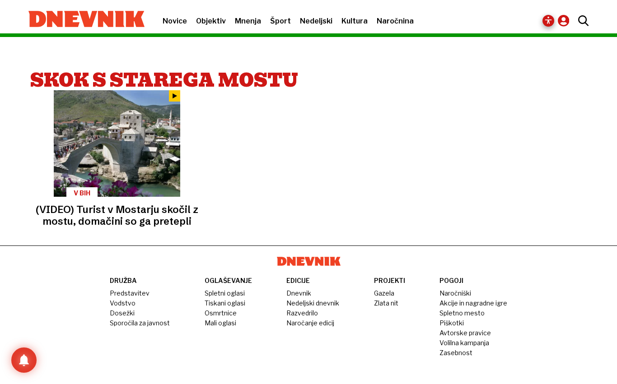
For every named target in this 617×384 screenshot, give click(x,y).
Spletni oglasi (225, 293)
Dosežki (122, 313)
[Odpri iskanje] (581, 20)
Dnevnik (298, 293)
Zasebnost (455, 352)
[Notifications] (24, 360)
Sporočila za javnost (140, 323)
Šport (280, 21)
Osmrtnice (221, 313)
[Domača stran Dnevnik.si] (82, 20)
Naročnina (395, 21)
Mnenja (248, 21)
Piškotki (451, 323)
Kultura (354, 21)
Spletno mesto (462, 313)
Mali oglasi (220, 323)
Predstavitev (130, 293)
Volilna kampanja (464, 343)
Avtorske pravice (465, 333)
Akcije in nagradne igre (473, 303)
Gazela (384, 293)
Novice (175, 21)
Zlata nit (386, 303)
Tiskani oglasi (225, 303)
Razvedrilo (302, 313)
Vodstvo (123, 303)
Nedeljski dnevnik (312, 303)
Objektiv (211, 21)
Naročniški (455, 293)
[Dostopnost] (548, 21)
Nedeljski (316, 21)
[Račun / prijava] (566, 20)
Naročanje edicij (310, 323)
